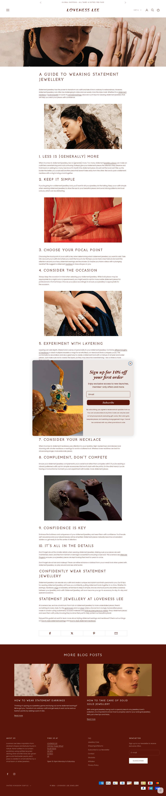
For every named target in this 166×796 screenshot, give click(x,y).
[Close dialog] (130, 363)
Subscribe (108, 402)
